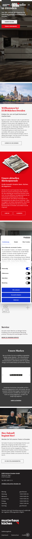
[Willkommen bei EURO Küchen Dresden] (28, 535)
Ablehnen (16, 300)
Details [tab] (16, 242)
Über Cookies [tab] (26, 242)
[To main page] (10, 3)
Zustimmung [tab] (5, 242)
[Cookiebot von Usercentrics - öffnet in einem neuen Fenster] (23, 238)
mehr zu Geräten (16, 400)
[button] (2, 375)
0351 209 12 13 (8, 480)
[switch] (28, 273)
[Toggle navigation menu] (29, 5)
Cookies (24, 535)
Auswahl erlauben (16, 295)
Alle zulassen (16, 290)
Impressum (5, 535)
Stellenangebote (6, 531)
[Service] (16, 323)
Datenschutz (15, 535)
